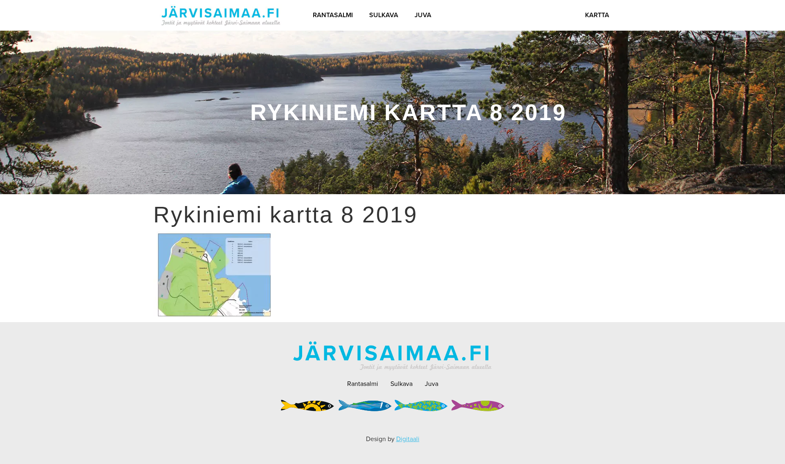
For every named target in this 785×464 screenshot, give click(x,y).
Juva (423, 15)
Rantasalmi (333, 15)
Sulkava (383, 15)
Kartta (597, 15)
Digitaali (407, 438)
